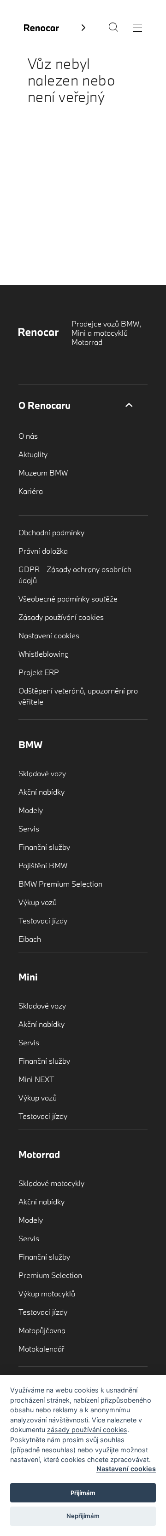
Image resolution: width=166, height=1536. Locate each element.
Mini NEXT (36, 1079)
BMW (30, 744)
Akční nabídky (41, 792)
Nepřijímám (83, 1515)
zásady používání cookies (87, 1429)
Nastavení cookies (48, 635)
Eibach (29, 939)
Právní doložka (43, 551)
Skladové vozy (42, 773)
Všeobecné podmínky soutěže (68, 598)
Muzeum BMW (43, 472)
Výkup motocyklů (46, 1293)
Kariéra (30, 491)
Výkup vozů (37, 902)
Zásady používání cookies (61, 617)
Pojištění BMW (42, 865)
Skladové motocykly (51, 1183)
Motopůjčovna (41, 1330)
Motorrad (39, 1154)
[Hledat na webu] (113, 29)
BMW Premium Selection (60, 883)
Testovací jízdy (42, 920)
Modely (30, 810)
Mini (28, 976)
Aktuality (32, 454)
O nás (28, 436)
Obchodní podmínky (51, 532)
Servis (28, 828)
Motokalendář (41, 1348)
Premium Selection (50, 1275)
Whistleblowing (43, 654)
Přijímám (83, 1492)
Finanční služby (44, 847)
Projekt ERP (38, 672)
